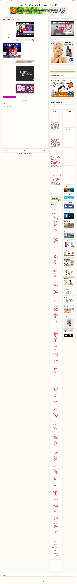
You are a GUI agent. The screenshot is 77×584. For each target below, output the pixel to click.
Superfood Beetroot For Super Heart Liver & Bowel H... (55, 433)
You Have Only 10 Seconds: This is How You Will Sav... (55, 355)
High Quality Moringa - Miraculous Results (55, 292)
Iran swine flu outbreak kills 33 (55, 453)
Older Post (45, 150)
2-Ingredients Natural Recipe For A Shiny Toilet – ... (55, 498)
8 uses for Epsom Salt (55, 521)
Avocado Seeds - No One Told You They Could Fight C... (55, 229)
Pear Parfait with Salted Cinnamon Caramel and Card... (55, 420)
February (55, 553)
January (54, 555)
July (54, 545)
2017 (53, 210)
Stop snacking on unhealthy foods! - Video (55, 235)
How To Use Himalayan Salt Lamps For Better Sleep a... (55, 334)
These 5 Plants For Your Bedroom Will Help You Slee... (55, 410)
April (54, 550)
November (55, 539)
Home (25, 150)
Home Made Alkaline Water (55, 467)
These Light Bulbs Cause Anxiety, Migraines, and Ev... (55, 483)
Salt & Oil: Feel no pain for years (55, 503)
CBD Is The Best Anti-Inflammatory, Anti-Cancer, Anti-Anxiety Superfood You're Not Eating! (55, 180)
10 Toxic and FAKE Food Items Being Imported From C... (55, 415)
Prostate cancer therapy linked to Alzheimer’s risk (55, 458)
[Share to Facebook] (25, 100)
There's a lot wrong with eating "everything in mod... (55, 530)
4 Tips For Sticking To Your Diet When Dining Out (55, 443)
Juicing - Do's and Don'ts (55, 506)
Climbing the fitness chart (55, 188)
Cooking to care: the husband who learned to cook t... (55, 536)
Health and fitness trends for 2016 (55, 393)
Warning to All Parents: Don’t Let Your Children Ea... (55, 510)
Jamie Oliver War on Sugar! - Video (55, 262)
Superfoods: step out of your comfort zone (55, 488)
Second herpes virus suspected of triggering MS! (56, 171)
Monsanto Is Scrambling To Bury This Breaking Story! (56, 157)
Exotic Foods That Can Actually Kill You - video (55, 365)
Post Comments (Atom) (27, 153)
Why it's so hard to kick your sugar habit (55, 405)
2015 (53, 213)
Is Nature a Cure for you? (55, 271)
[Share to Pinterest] (26, 100)
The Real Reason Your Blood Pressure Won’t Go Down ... (55, 280)
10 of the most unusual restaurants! (55, 378)
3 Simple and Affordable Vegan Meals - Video (55, 339)
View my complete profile (55, 76)
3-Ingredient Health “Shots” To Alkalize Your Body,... (55, 370)
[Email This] (22, 100)
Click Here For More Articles (10, 96)
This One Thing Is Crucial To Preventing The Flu (55, 296)
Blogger (44, 581)
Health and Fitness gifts (55, 402)
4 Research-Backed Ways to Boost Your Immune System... (55, 315)
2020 (53, 206)
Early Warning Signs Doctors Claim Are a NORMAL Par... (55, 345)
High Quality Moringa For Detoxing (55, 515)
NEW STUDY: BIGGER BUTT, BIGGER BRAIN (55, 223)
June (54, 547)
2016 (53, 212)
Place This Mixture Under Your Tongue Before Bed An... (55, 309)
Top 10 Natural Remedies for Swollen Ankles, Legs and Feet (55, 114)
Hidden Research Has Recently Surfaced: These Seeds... (55, 328)
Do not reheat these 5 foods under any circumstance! (55, 140)
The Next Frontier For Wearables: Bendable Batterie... (55, 385)
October (54, 541)
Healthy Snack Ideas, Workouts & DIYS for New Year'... (55, 240)
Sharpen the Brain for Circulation (55, 374)
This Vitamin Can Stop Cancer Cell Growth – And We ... (55, 257)
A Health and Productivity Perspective (55, 476)
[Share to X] (24, 100)
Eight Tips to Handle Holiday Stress (55, 275)
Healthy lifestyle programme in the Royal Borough (55, 471)
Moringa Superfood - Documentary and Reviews (55, 438)
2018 (53, 209)
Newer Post (5, 150)
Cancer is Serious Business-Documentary (55, 267)
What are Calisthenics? (55, 479)
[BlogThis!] (23, 100)
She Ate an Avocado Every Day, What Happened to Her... (55, 251)
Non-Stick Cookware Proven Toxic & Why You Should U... (55, 218)
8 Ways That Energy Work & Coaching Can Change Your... (55, 302)
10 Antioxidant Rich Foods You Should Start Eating (55, 463)
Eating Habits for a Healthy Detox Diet (55, 518)
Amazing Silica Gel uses (55, 381)
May (54, 548)
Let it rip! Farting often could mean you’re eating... (55, 398)
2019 (53, 207)
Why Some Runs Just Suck (55, 425)
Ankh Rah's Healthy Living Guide (38, 5)
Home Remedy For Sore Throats (55, 428)
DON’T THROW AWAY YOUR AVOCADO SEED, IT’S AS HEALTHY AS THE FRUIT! (55, 163)
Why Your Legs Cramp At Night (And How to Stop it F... (55, 360)
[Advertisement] (25, 140)
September (55, 542)
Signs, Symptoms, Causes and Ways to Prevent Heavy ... (55, 287)
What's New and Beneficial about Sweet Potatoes (55, 525)
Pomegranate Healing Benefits (55, 389)
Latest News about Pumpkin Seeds (55, 350)
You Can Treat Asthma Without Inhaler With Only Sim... (55, 493)
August (54, 544)
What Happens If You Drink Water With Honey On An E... (55, 448)
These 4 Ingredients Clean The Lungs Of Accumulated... (55, 321)
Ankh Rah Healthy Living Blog (58, 75)
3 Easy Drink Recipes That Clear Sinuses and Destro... (55, 245)
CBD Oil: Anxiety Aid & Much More (55, 131)
